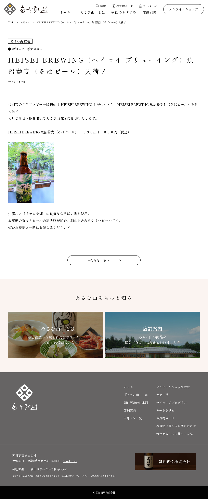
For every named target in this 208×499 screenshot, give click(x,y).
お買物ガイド (165, 418)
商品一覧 (162, 395)
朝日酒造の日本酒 (136, 402)
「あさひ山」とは (91, 12)
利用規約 (96, 475)
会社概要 (18, 469)
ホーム (65, 12)
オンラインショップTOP (173, 387)
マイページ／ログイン (171, 402)
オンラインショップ (183, 9)
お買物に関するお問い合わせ (176, 426)
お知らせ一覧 (133, 418)
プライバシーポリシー (80, 475)
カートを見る (165, 410)
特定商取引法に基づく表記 (174, 434)
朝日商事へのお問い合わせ (48, 469)
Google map (70, 461)
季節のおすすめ (123, 12)
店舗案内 (150, 12)
